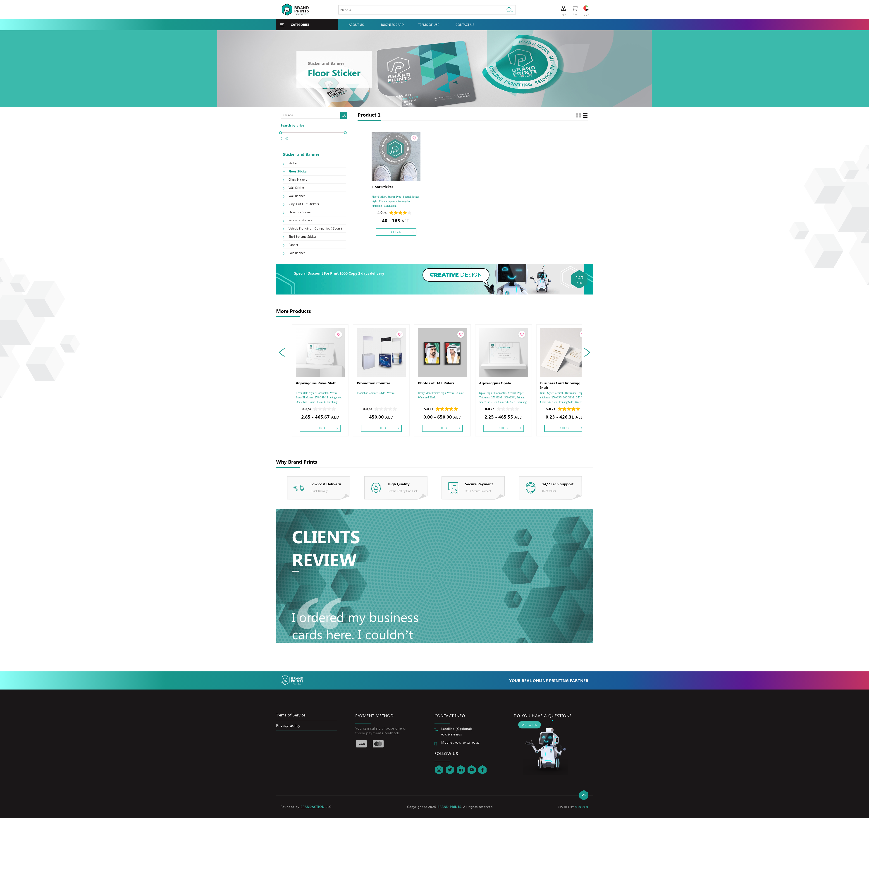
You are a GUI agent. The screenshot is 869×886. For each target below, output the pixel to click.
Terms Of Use (428, 24)
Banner (293, 244)
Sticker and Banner (326, 63)
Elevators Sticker (300, 212)
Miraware (581, 806)
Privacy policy (288, 725)
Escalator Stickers (300, 220)
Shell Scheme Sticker (302, 236)
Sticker (293, 163)
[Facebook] (482, 769)
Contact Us (465, 24)
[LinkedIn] (460, 769)
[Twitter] (449, 769)
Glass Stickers (298, 179)
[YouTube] (471, 769)
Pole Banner (297, 253)
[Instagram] (439, 769)
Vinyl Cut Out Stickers (304, 204)
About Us (356, 24)
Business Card (392, 24)
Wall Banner (297, 196)
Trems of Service (290, 715)
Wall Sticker (296, 187)
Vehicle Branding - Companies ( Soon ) (315, 228)
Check (396, 232)
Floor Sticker (298, 171)
